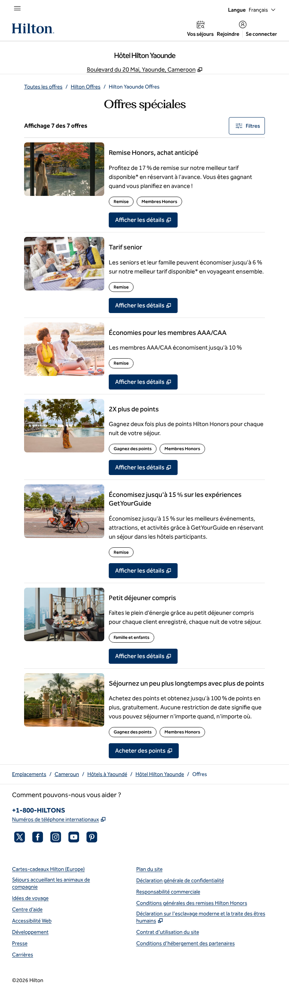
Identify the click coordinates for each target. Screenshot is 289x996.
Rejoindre (228, 34)
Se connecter (261, 34)
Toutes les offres (43, 87)
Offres (199, 774)
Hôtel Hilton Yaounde (159, 774)
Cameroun (67, 774)
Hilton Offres (85, 87)
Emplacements (29, 774)
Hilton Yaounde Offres (134, 87)
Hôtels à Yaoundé (107, 774)
